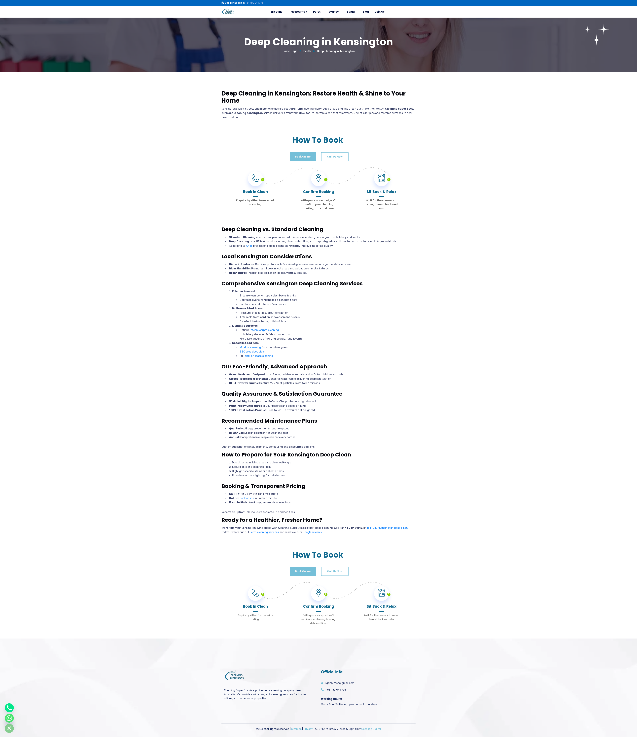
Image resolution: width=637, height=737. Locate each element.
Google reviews (312, 532)
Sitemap (296, 729)
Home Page (290, 51)
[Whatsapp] (9, 718)
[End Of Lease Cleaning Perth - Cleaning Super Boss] (228, 11)
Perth (307, 51)
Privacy (308, 729)
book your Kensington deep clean (387, 527)
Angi (249, 245)
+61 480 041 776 (254, 2)
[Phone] (9, 707)
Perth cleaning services (264, 532)
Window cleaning (250, 347)
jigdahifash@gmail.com (339, 683)
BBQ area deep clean (253, 351)
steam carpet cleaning (265, 330)
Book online (247, 498)
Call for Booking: (235, 2)
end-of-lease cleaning (259, 355)
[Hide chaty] (9, 728)
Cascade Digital (371, 729)
